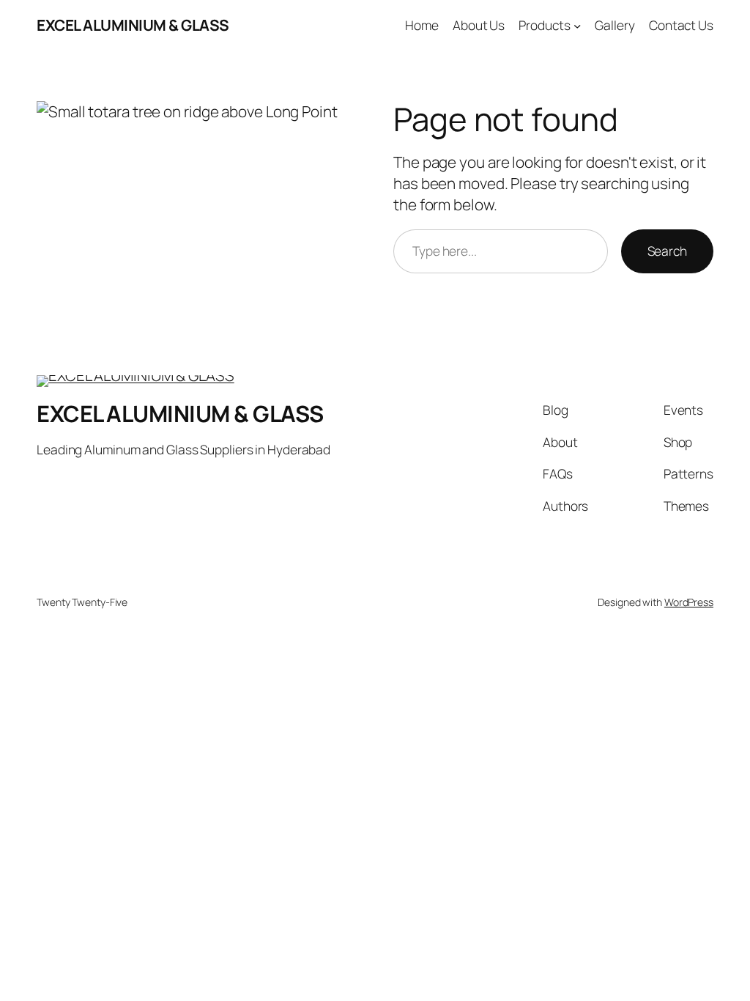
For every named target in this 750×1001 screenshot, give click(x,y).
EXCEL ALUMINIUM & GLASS (133, 25)
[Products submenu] (577, 25)
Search (667, 250)
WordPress (688, 602)
